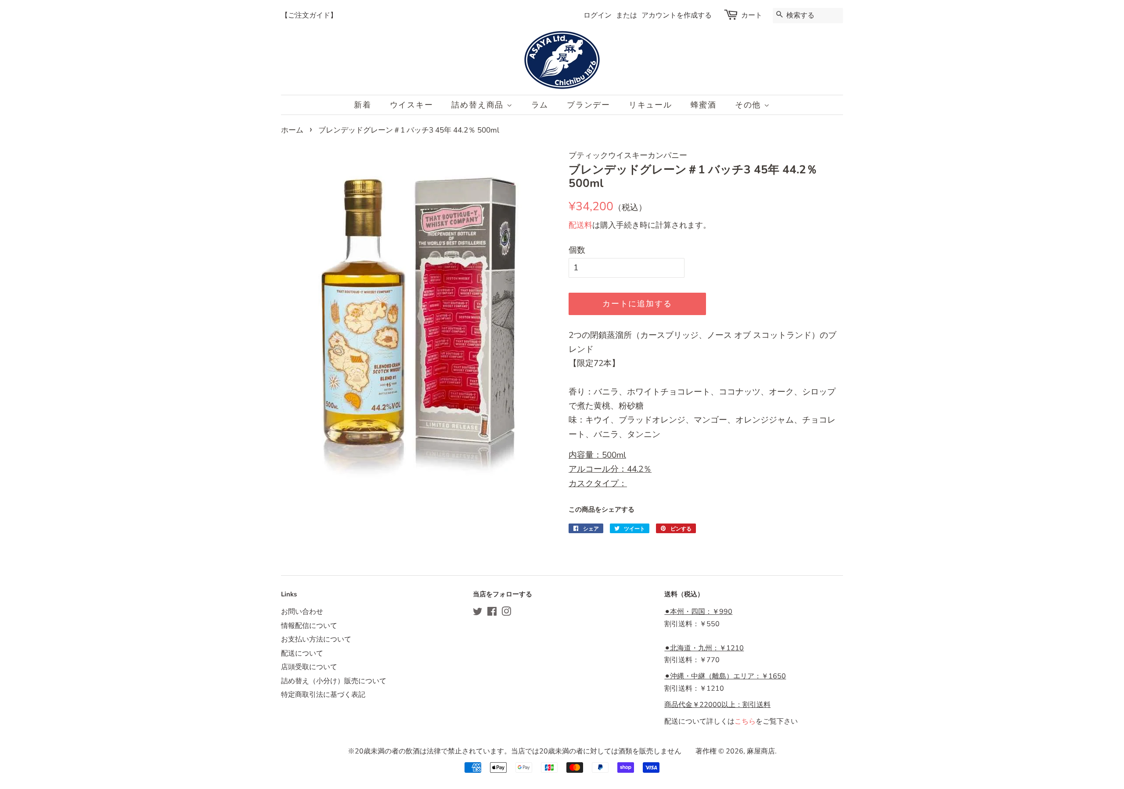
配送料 (580, 225)
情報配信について (309, 626)
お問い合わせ (302, 612)
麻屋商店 (761, 751)
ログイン (598, 15)
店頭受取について (309, 667)
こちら (745, 721)
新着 (362, 105)
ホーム (292, 130)
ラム (540, 105)
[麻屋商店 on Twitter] (478, 613)
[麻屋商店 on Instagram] (506, 613)
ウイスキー (411, 105)
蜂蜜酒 (704, 105)
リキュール (650, 105)
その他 (749, 105)
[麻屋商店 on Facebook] (492, 613)
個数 (577, 250)
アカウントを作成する (676, 15)
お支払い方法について (316, 639)
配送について (302, 653)
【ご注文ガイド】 (309, 15)
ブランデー (588, 105)
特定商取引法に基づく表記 (323, 694)
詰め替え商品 (479, 105)
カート (751, 15)
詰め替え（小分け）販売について (333, 681)
